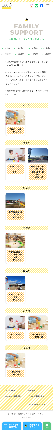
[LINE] (36, 5)
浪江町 (21, 53)
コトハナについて (12, 390)
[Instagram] (31, 5)
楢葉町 (21, 48)
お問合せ (31, 390)
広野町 (8, 48)
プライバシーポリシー (36, 404)
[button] (15, 117)
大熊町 (48, 48)
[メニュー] (48, 5)
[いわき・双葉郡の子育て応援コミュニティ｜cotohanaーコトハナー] (7, 6)
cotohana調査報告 (13, 396)
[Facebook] (41, 5)
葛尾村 (48, 53)
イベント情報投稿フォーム (38, 397)
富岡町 (35, 48)
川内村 (35, 53)
